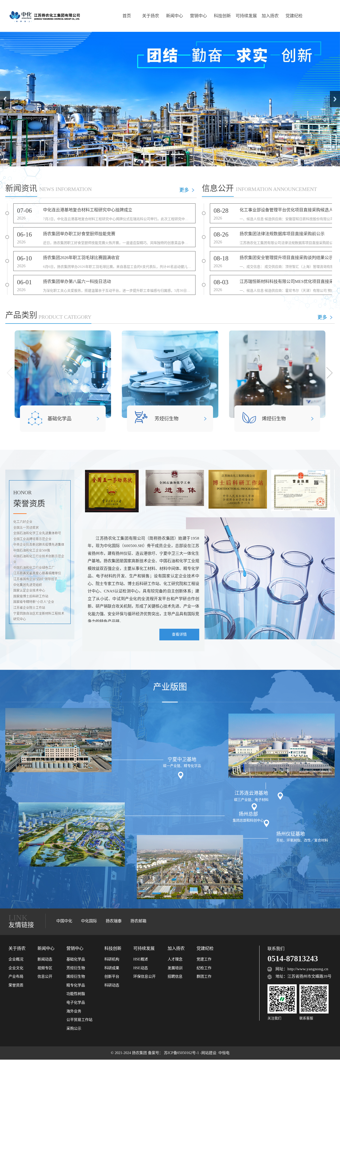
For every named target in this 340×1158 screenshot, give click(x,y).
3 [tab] (177, 154)
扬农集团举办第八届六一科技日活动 (77, 281)
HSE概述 (140, 959)
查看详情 (179, 634)
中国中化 (64, 921)
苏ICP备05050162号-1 (182, 1053)
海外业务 (73, 1011)
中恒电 (224, 1053)
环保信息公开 (144, 976)
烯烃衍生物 (274, 418)
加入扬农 (270, 16)
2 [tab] (162, 154)
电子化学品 (75, 1002)
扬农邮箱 (138, 921)
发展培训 (175, 968)
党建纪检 (294, 16)
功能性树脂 (75, 994)
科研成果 (111, 968)
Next (335, 99)
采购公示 (73, 1028)
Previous (5, 99)
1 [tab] (147, 154)
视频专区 (44, 968)
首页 (126, 16)
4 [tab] (192, 154)
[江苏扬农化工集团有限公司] (44, 16)
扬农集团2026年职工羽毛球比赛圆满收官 (81, 257)
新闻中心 (174, 16)
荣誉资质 (15, 985)
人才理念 (175, 959)
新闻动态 (44, 959)
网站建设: (209, 1053)
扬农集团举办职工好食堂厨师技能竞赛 (79, 233)
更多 (184, 190)
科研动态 (111, 985)
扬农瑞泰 (114, 921)
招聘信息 (175, 976)
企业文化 (15, 968)
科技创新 (222, 16)
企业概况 (15, 959)
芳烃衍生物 (166, 418)
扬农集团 (140, 1053)
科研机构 (111, 959)
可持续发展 (246, 16)
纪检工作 (204, 968)
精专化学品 (75, 985)
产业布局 (15, 976)
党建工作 (204, 959)
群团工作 (204, 976)
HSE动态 (140, 968)
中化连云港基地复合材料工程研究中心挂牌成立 (87, 210)
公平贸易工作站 (79, 1020)
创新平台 (111, 976)
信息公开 (44, 976)
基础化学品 (59, 418)
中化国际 (89, 921)
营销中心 (198, 16)
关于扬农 (150, 16)
